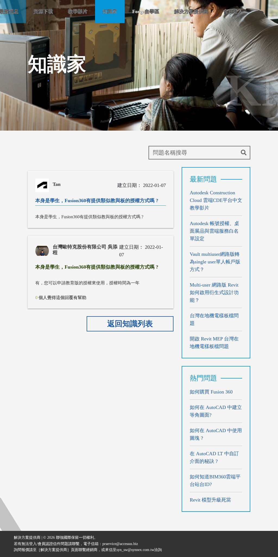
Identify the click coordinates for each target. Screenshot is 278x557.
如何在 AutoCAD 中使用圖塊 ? (216, 434)
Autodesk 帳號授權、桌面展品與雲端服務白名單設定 (214, 231)
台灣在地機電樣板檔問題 (214, 319)
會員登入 (233, 11)
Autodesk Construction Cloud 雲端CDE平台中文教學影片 (216, 200)
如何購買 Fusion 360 (211, 392)
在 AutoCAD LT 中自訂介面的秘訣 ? (214, 457)
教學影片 (77, 11)
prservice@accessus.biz (120, 544)
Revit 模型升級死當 (210, 500)
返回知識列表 (130, 323)
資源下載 (43, 11)
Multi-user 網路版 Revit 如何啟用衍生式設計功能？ (214, 292)
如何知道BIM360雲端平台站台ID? (215, 480)
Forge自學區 (145, 11)
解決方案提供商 (191, 11)
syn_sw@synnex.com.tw (135, 550)
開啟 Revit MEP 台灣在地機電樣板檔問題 (214, 342)
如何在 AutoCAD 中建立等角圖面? (216, 411)
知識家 (109, 11)
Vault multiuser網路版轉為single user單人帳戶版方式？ (215, 261)
